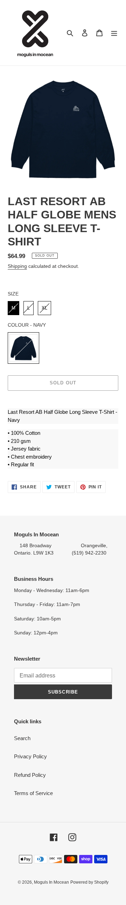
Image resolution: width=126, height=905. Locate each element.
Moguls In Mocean (51, 882)
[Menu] (114, 32)
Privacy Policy (30, 756)
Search (22, 738)
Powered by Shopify (89, 882)
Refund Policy (30, 775)
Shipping (17, 266)
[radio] (13, 308)
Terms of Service (33, 793)
